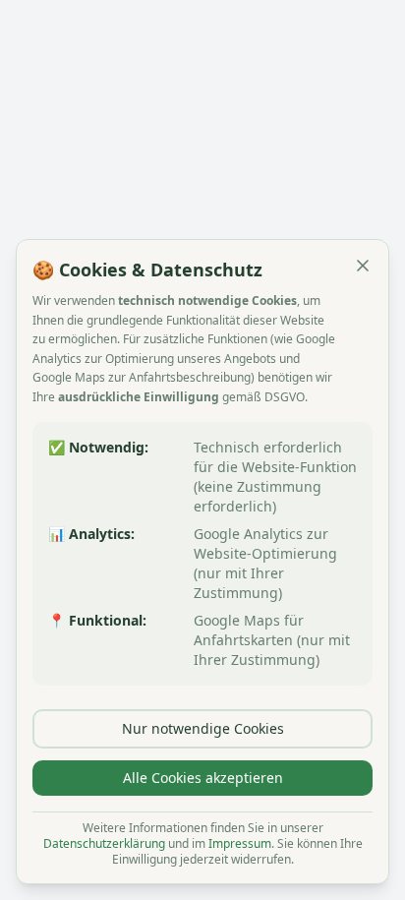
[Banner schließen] (363, 265)
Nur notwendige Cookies (203, 728)
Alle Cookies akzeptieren (203, 777)
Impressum (239, 843)
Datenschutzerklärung (104, 843)
